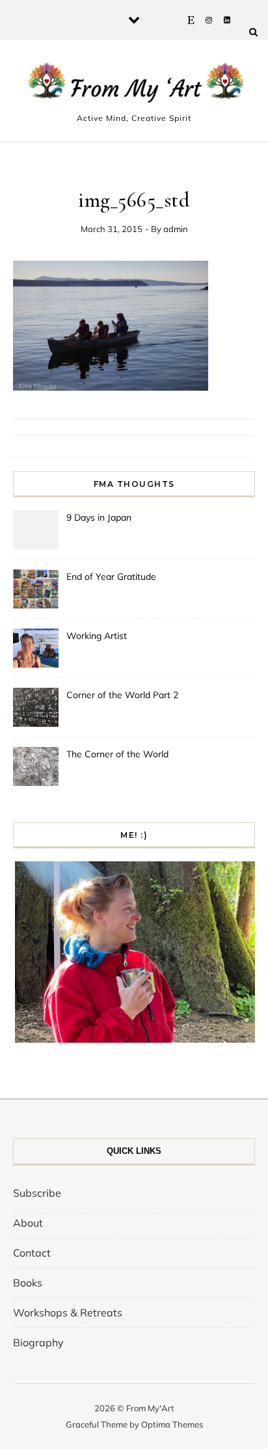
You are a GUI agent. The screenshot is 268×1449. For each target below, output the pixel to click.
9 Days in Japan (98, 517)
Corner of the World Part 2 (122, 695)
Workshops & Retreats (67, 1312)
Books (27, 1282)
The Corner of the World (117, 754)
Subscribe (37, 1192)
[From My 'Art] (134, 85)
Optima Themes (172, 1424)
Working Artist (96, 636)
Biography (38, 1342)
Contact (32, 1252)
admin (175, 229)
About (28, 1222)
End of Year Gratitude (111, 576)
